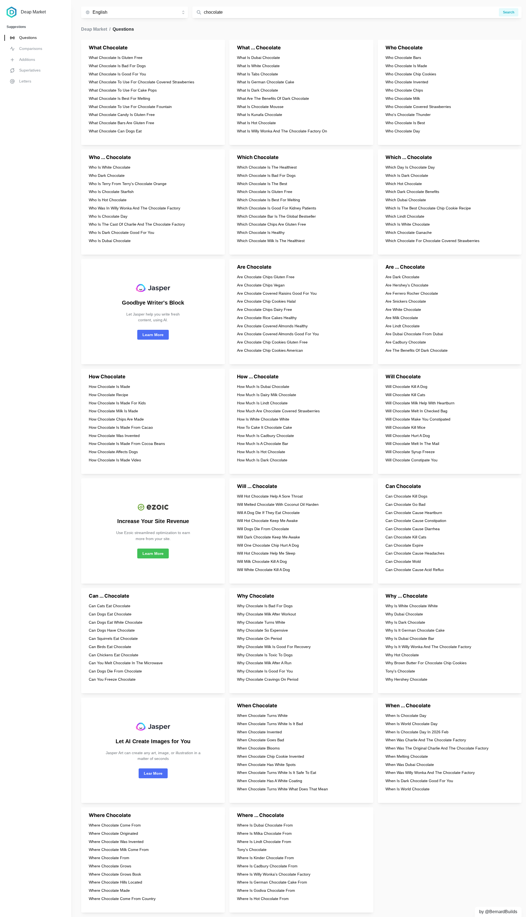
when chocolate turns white (262, 715)
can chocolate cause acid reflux (414, 569)
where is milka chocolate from (264, 833)
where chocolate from (109, 858)
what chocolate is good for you (117, 74)
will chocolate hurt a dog (407, 435)
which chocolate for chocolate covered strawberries (432, 241)
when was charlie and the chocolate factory (425, 740)
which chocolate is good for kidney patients (276, 208)
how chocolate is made (109, 386)
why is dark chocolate (405, 622)
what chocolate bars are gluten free (121, 123)
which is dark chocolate (406, 175)
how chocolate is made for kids (117, 403)
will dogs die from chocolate (263, 529)
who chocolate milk (402, 98)
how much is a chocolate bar (262, 443)
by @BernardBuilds (498, 911)
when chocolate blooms (258, 748)
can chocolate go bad (405, 504)
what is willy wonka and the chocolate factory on (282, 131)
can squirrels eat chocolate (113, 638)
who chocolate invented (406, 82)
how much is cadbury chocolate (265, 435)
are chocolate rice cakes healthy (267, 318)
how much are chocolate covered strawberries (278, 411)
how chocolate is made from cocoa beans (127, 443)
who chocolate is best (405, 123)
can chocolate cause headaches (414, 553)
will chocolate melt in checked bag (416, 411)
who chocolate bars (403, 57)
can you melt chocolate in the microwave (126, 663)
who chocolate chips (404, 90)
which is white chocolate (407, 224)
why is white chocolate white (411, 606)
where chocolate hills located (115, 882)
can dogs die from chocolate (115, 671)
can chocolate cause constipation (415, 520)
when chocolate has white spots (266, 764)
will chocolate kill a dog (406, 386)
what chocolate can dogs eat (115, 131)
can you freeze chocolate (112, 679)
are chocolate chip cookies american (270, 350)
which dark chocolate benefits (412, 191)
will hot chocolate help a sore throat (270, 496)
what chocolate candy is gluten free (122, 114)
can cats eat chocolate (109, 606)
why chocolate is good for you (265, 671)
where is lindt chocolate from (264, 841)
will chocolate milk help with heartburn (419, 403)
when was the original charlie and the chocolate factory (436, 748)
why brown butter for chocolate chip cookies (426, 663)
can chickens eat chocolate (113, 655)
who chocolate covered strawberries (418, 106)
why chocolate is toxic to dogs (265, 655)
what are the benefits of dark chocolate (273, 98)
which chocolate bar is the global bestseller (276, 216)
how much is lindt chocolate (262, 403)
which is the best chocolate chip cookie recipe (428, 208)
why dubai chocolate (404, 614)
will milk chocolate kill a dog (262, 561)
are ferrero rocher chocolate (411, 293)
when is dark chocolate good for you (419, 781)
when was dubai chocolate (409, 764)
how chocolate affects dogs (113, 452)
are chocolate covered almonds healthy (272, 326)
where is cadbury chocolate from (267, 866)
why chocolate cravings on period (267, 679)
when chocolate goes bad (260, 740)
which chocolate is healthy (261, 232)
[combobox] (140, 12)
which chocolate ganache (408, 232)
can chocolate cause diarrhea (412, 529)
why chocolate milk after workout (266, 614)
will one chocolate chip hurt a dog (268, 545)
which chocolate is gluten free (264, 191)
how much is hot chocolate (261, 452)
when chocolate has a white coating (269, 781)
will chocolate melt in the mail (412, 443)
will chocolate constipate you (411, 460)
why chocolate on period (259, 638)
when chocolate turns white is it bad (270, 724)
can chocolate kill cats (405, 537)
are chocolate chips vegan (261, 285)
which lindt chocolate (404, 216)
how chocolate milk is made (113, 411)
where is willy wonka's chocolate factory (273, 874)
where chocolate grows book (115, 874)
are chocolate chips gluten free (266, 277)
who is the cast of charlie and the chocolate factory (137, 224)
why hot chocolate (402, 655)
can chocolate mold (403, 561)
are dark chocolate (402, 277)
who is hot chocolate (108, 200)
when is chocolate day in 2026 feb (416, 732)
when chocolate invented (259, 732)
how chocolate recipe (108, 395)
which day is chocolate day (410, 167)
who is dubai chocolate (110, 241)
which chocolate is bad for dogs (266, 175)
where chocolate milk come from (119, 849)
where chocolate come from (115, 825)
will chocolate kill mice (405, 427)
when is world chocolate (407, 789)
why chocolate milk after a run (264, 663)
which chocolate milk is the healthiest (271, 241)
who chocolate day (402, 131)
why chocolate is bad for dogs (265, 606)
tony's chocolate (400, 671)
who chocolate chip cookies (410, 74)
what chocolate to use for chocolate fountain (130, 106)
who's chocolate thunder (408, 114)
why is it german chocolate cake (415, 630)
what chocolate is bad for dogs (117, 66)
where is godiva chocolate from (266, 890)
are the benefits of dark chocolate (416, 350)
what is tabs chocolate (257, 74)
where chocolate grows (110, 866)
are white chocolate (403, 309)
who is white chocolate (109, 167)
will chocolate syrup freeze (410, 452)
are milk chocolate (401, 318)
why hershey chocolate (406, 679)
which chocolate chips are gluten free (271, 224)
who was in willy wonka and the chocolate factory (134, 208)
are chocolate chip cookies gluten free (272, 342)
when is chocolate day (405, 715)
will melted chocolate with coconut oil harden (278, 504)
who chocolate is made (406, 66)
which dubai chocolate (405, 200)
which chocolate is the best (262, 183)
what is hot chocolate (256, 123)
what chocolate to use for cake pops (123, 90)
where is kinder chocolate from (265, 858)
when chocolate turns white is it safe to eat (276, 772)
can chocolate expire (404, 545)
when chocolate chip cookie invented (270, 756)
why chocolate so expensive (262, 630)
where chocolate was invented (116, 841)
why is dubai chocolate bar (409, 638)
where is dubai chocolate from (265, 825)
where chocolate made (109, 890)
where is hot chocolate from (263, 898)
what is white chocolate (258, 66)
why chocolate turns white (261, 622)
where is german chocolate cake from (272, 882)
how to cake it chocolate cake (264, 427)
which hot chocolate (403, 183)
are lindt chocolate (402, 326)
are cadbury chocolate (405, 342)
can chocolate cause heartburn (413, 512)
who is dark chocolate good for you (121, 232)
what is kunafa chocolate (259, 114)
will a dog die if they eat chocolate (268, 512)
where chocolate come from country (122, 898)
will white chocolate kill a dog (263, 569)
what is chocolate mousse (260, 106)
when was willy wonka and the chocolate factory (430, 772)
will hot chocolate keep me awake (267, 520)
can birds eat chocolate (110, 647)
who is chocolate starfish (111, 191)
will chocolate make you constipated (417, 419)
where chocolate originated (113, 833)
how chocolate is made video (115, 460)
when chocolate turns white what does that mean (282, 789)
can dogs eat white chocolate (115, 622)
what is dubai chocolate (258, 57)
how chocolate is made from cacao (121, 427)
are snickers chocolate (405, 301)
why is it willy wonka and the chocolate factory (428, 647)
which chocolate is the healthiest (267, 167)
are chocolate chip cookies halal (266, 301)
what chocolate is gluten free (115, 57)
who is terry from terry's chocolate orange (128, 183)
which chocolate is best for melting (268, 200)
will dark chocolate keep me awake (268, 537)
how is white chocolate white (263, 419)
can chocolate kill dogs (406, 496)
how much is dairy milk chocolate (266, 395)
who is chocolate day (108, 216)
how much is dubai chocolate (263, 386)
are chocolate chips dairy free (264, 309)
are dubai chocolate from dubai (414, 334)
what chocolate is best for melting (119, 98)
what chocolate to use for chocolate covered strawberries (141, 82)
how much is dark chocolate (262, 460)
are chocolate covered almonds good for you (278, 334)
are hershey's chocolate (406, 285)
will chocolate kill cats (405, 395)
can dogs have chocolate (112, 630)
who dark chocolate (107, 175)
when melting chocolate (406, 756)
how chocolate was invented (114, 435)
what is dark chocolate (257, 90)
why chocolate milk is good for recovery (274, 647)
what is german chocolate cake (265, 82)
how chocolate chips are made (116, 419)
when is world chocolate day (411, 724)
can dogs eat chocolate (110, 614)
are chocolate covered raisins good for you (277, 293)
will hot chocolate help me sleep (266, 553)
